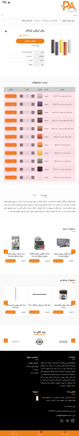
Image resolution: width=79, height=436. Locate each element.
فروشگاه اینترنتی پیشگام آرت (50, 21)
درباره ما (35, 369)
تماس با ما (34, 373)
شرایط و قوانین (33, 363)
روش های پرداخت (32, 366)
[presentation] (73, 252)
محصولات (37, 21)
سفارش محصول (30, 41)
